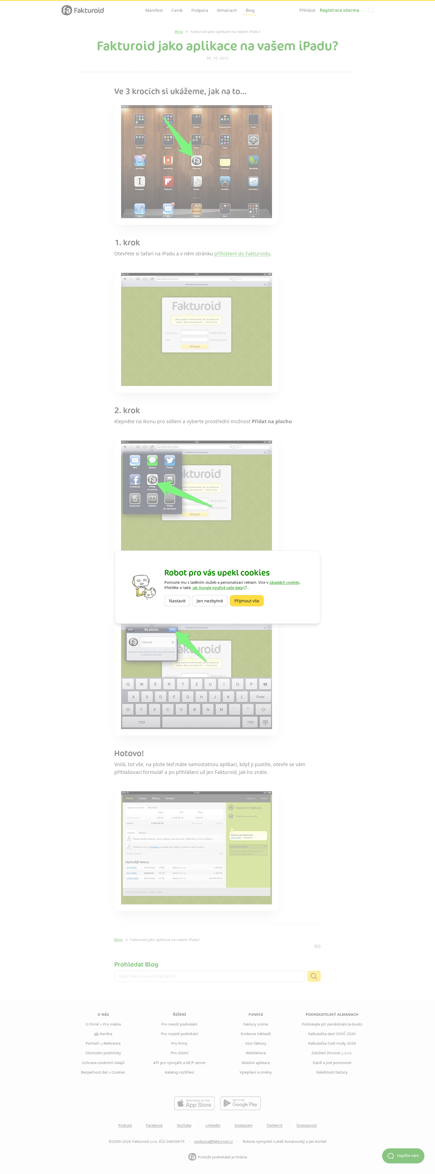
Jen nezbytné (212, 600)
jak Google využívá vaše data (218, 587)
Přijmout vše (249, 600)
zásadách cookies (284, 582)
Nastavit (179, 600)
